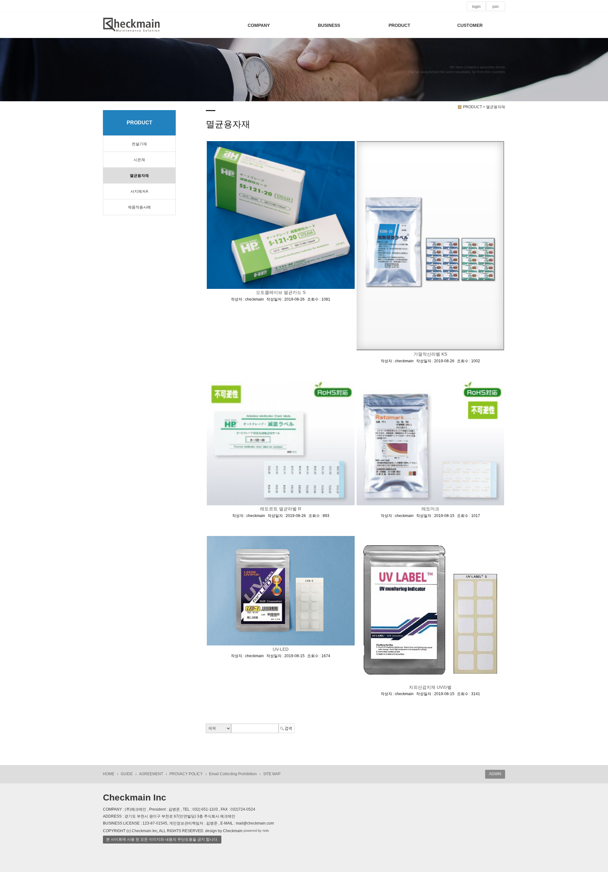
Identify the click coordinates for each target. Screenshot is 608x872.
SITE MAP (272, 774)
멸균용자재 (139, 175)
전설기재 (139, 144)
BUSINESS (329, 25)
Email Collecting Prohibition (233, 774)
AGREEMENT (151, 774)
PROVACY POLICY (186, 774)
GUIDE (127, 774)
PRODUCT (399, 25)
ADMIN (495, 774)
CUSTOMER (470, 25)
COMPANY (259, 25)
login (476, 6)
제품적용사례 (139, 207)
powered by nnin (256, 830)
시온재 (139, 160)
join (495, 6)
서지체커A (139, 191)
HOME (108, 774)
